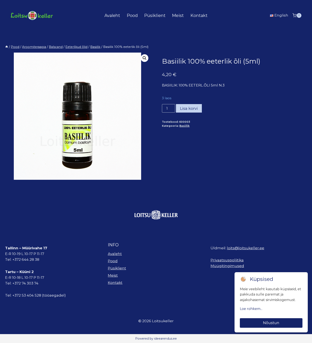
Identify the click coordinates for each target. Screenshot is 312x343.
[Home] (6, 47)
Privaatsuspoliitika (227, 260)
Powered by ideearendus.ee (156, 338)
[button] (144, 58)
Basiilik (184, 125)
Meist (178, 15)
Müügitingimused (227, 266)
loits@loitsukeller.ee (245, 248)
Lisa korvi (189, 108)
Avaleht (112, 15)
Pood (132, 15)
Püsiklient (155, 15)
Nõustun (271, 323)
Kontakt (199, 15)
